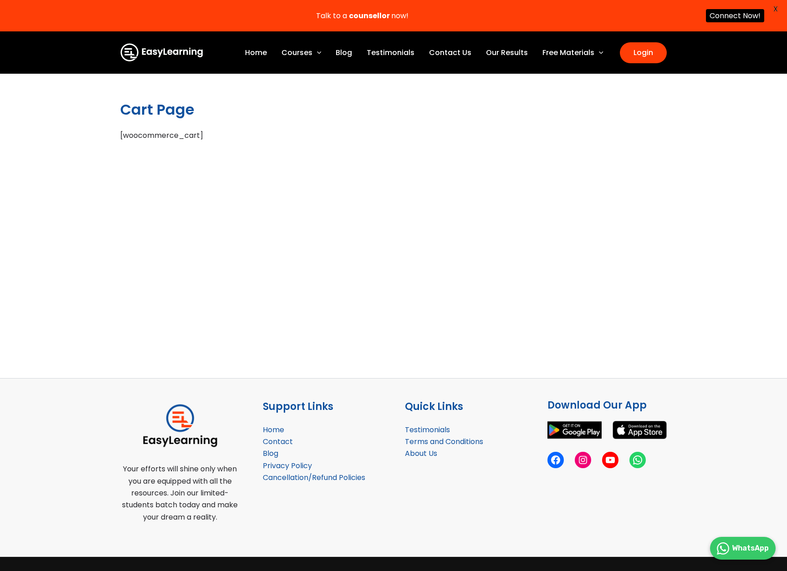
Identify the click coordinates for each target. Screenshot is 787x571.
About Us (421, 453)
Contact (278, 441)
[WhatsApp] (637, 460)
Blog (344, 52)
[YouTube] (610, 460)
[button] (317, 53)
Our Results (507, 52)
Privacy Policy (287, 465)
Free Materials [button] (568, 52)
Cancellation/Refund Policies (314, 477)
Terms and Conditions (444, 441)
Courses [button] (296, 52)
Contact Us (450, 52)
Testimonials (390, 52)
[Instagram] (583, 460)
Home (256, 52)
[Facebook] (555, 460)
